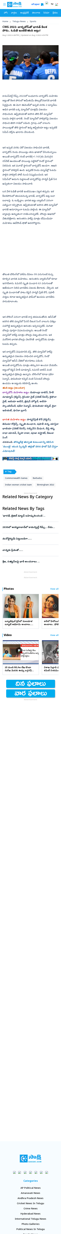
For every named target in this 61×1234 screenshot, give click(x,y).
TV (52, 4)
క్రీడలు (55, 13)
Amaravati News (30, 1193)
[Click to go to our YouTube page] (36, 1172)
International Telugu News (30, 1219)
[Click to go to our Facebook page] (14, 1172)
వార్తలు (14, 13)
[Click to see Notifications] (57, 4)
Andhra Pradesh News (30, 1198)
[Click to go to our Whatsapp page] (20, 1172)
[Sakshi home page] (30, 1158)
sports (33, 21)
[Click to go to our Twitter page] (25, 1172)
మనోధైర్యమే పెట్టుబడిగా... (30, 539)
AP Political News (30, 1188)
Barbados (37, 478)
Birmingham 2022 (45, 485)
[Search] (42, 4)
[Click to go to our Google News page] (47, 1172)
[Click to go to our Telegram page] (41, 1172)
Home (5, 21)
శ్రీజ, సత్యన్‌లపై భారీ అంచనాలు (30, 561)
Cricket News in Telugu (30, 1203)
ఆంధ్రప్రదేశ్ (24, 13)
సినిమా (46, 13)
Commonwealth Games (16, 478)
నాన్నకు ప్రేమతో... (29, 550)
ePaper (36, 4)
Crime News (31, 1208)
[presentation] (6, 605)
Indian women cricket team (18, 485)
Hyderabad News (30, 1214)
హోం (6, 13)
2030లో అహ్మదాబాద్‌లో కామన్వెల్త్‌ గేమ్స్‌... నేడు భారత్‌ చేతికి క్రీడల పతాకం (30, 527)
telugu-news (19, 21)
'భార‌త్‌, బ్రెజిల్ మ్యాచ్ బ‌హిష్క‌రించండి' (30, 516)
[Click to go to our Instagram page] (30, 1172)
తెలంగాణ (36, 13)
